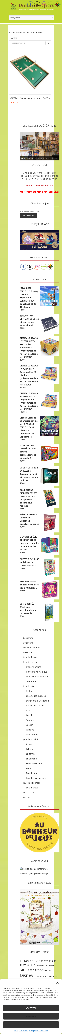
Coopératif (28, 642)
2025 (38, 965)
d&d (46, 970)
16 (21, 965)
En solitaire (31, 758)
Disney (26, 975)
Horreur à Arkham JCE (36, 671)
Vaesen (29, 724)
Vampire (30, 729)
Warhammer (32, 734)
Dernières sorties (31, 647)
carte (24, 969)
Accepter (31, 1008)
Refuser (31, 1016)
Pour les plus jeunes (36, 778)
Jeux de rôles (29, 686)
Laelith (29, 715)
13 (48, 961)
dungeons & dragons (43, 976)
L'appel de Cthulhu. (35, 705)
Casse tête (28, 637)
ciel (41, 970)
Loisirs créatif (32, 787)
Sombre (30, 720)
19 (30, 965)
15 (55, 961)
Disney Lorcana (33, 666)
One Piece (31, 681)
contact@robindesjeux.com (39, 185)
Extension (28, 652)
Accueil (12, 32)
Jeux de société (30, 739)
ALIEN (29, 691)
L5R (28, 710)
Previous (23, 131)
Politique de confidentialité (38, 1030)
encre (55, 976)
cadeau (49, 965)
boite (42, 966)
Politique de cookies (21, 1030)
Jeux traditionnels (31, 782)
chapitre (33, 970)
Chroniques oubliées (36, 695)
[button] (57, 982)
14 (51, 961)
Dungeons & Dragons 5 (37, 700)
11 (42, 961)
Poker (29, 768)
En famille (31, 753)
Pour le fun (31, 773)
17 (24, 965)
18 (27, 965)
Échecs (29, 749)
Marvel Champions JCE (37, 676)
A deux (29, 744)
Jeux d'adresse (30, 657)
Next (55, 131)
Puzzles (26, 797)
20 (33, 965)
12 (45, 961)
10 (38, 961)
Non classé (28, 792)
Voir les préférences (31, 1024)
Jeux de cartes (30, 662)
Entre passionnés (34, 763)
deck (51, 970)
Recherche (28, 215)
